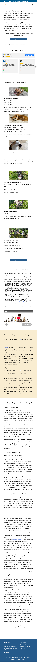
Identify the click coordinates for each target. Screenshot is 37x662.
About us (18, 659)
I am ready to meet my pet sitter (18, 39)
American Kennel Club (17, 539)
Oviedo (18, 301)
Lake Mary (23, 301)
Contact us (10, 342)
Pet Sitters (8, 657)
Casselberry (13, 301)
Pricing (28, 657)
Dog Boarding (22, 657)
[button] (1, 66)
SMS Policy (22, 648)
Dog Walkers (15, 657)
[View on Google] (4, 61)
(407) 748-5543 (23, 642)
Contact (23, 659)
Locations (13, 659)
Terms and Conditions (25, 646)
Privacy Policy (23, 644)
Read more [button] (22, 67)
